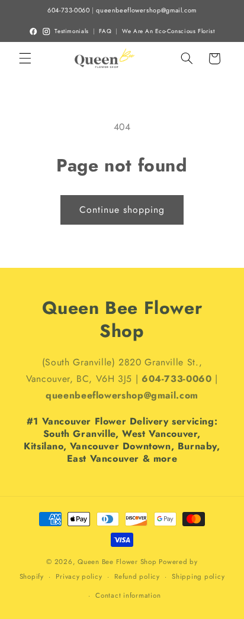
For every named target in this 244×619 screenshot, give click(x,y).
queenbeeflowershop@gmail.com (146, 10)
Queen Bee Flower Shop (117, 561)
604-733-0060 (68, 10)
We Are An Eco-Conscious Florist (168, 31)
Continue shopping (122, 209)
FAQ (105, 31)
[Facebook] (33, 31)
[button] (24, 58)
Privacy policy (79, 576)
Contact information (127, 595)
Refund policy (137, 576)
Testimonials (71, 31)
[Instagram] (46, 31)
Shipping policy (198, 576)
